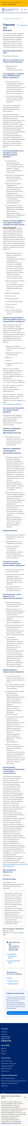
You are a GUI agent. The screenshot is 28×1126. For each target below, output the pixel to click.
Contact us (4, 1032)
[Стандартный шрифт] (12, 956)
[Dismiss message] (26, 3)
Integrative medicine (7, 1066)
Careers (3, 1051)
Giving (3, 1053)
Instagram (1, 1040)
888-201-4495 (5, 1038)
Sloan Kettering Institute (8, 1078)
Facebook (3, 1040)
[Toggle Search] (22, 10)
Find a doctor (5, 1071)
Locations (4, 1034)
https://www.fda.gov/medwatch (12, 404)
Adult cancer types (6, 1061)
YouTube (8, 1040)
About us (3, 1048)
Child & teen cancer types (8, 1063)
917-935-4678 (12, 4)
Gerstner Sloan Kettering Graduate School (13, 1081)
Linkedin (10, 1040)
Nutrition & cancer (6, 1068)
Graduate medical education (9, 1083)
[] (13, 981)
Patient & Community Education (13, 18)
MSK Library (4, 1086)
